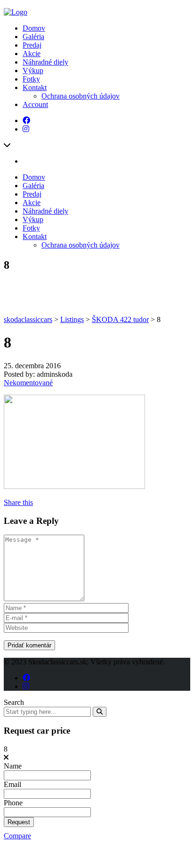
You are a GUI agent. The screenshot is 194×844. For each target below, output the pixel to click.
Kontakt (35, 87)
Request (19, 822)
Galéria (33, 37)
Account (35, 104)
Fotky (31, 79)
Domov (34, 28)
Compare (17, 836)
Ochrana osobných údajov (80, 96)
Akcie (31, 54)
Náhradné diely (45, 62)
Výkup (33, 70)
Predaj (32, 45)
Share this (18, 502)
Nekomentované (28, 383)
